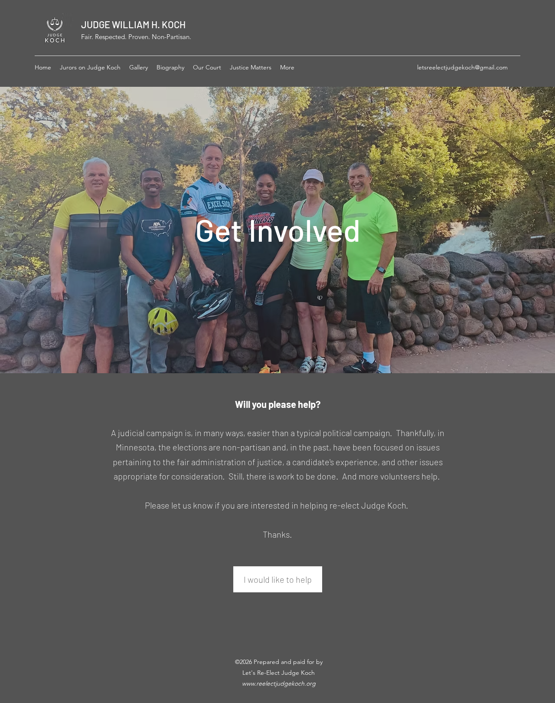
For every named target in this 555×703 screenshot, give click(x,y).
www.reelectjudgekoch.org (279, 683)
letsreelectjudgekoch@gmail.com (462, 67)
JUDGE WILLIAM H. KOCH (133, 24)
